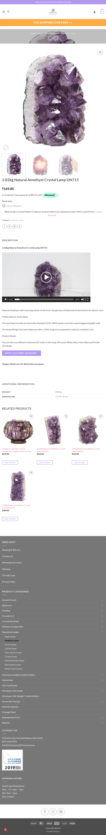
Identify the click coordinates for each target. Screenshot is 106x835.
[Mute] (82, 299)
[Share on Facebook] (4, 226)
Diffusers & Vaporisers (12, 626)
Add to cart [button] (10, 462)
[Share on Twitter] (9, 226)
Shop (40, 33)
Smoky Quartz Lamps (14, 669)
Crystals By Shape (10, 621)
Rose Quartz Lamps (13, 664)
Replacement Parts (11, 717)
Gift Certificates (9, 685)
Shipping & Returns (11, 549)
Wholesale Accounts (12, 562)
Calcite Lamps (11, 648)
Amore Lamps (11, 644)
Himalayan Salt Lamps (12, 690)
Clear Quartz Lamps (13, 652)
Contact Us (7, 556)
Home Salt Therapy (11, 701)
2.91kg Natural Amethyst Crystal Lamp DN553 (51, 450)
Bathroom (7, 605)
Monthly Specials (10, 706)
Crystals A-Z (8, 616)
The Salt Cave (8, 575)
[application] (46, 277)
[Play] (6, 299)
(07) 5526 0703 (9, 741)
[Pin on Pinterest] (14, 226)
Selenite (6, 722)
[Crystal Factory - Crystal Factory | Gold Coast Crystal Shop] (53, 11)
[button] (3, 11)
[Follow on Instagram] (53, 811)
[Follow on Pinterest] (61, 811)
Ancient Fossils (9, 600)
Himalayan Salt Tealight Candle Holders (20, 696)
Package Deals (9, 712)
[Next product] (50, 38)
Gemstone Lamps (51, 33)
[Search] (8, 11)
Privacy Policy (8, 581)
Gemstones (7, 680)
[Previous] (7, 100)
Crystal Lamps (11, 656)
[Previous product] (56, 38)
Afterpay (6, 569)
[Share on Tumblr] (19, 226)
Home (33, 33)
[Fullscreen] (87, 299)
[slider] (44, 299)
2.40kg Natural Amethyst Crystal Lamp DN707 (86, 450)
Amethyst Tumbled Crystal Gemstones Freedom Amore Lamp (16, 450)
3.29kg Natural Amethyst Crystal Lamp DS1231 (16, 506)
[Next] (98, 100)
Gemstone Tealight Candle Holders (18, 674)
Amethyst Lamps (68, 33)
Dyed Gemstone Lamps (14, 660)
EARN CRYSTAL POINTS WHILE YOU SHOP (53, 2)
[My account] (94, 12)
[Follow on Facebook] (45, 811)
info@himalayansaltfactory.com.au (18, 745)
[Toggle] (102, 600)
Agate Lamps (10, 636)
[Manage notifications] (5, 829)
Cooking (6, 610)
